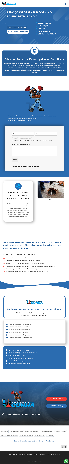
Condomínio (28, 140)
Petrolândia (49, 435)
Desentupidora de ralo (60, 431)
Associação (48, 140)
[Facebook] (62, 446)
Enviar (15, 159)
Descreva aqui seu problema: (21, 144)
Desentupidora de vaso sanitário (9, 435)
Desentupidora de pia (46, 431)
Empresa (38, 140)
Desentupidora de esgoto (31, 431)
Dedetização (4, 431)
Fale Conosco (50, 441)
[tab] (49, 199)
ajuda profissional (20, 248)
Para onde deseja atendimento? (22, 138)
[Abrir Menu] (65, 3)
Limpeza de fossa (39, 435)
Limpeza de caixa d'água (26, 435)
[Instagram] (65, 446)
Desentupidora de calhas (16, 431)
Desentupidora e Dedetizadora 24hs (25, 441)
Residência (17, 140)
